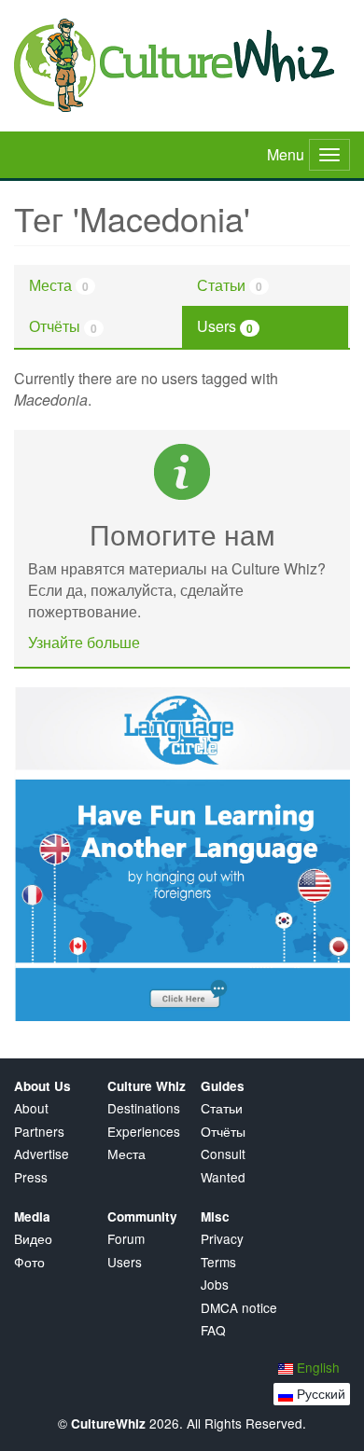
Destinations (143, 1108)
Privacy (222, 1239)
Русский (319, 1393)
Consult (223, 1154)
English (316, 1367)
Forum (126, 1239)
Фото (29, 1262)
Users (225, 326)
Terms (218, 1262)
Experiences (143, 1131)
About (31, 1108)
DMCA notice (239, 1308)
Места (59, 285)
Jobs (215, 1284)
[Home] (182, 65)
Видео (33, 1239)
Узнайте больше (84, 642)
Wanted (223, 1177)
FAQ (213, 1330)
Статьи (229, 285)
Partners (39, 1131)
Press (31, 1177)
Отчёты (63, 326)
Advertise (41, 1154)
